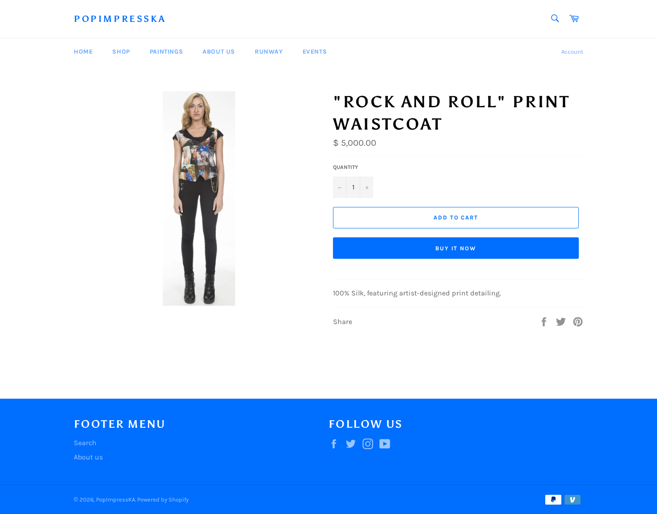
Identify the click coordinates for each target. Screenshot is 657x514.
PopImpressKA (120, 18)
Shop (121, 51)
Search (85, 442)
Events (315, 51)
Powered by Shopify (163, 499)
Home (83, 51)
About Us (218, 51)
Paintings (166, 51)
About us (88, 457)
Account (572, 51)
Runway (269, 51)
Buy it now (456, 248)
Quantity (345, 167)
